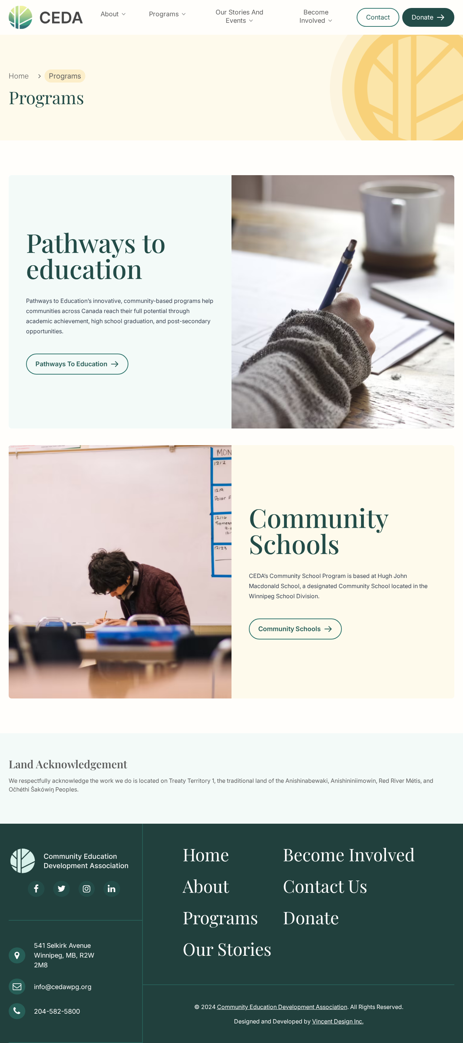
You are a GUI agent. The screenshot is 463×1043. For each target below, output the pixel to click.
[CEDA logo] (75, 861)
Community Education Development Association (282, 1006)
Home (19, 76)
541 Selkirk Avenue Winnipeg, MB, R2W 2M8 (64, 955)
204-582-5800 (57, 1011)
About (110, 14)
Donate (422, 17)
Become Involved (314, 16)
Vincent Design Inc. (338, 1021)
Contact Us (325, 885)
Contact (378, 17)
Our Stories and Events (239, 16)
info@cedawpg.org (63, 987)
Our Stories (227, 948)
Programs (164, 14)
